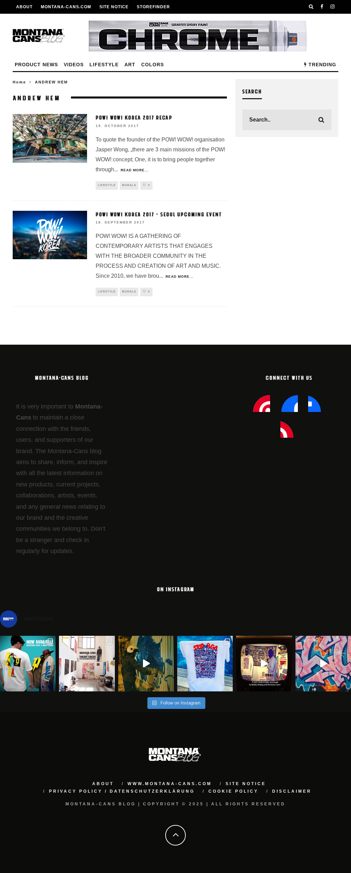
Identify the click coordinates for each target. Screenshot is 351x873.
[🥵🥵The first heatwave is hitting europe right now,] (264, 663)
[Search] (311, 7)
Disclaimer (292, 791)
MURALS (129, 185)
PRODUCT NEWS (36, 64)
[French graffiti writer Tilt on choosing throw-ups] (146, 663)
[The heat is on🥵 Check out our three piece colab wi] (205, 663)
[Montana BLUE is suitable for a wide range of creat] (323, 663)
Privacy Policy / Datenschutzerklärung (122, 791)
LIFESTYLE (104, 64)
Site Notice (114, 6)
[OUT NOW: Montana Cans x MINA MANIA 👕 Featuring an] (28, 663)
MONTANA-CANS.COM (66, 6)
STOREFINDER (153, 6)
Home (19, 82)
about (103, 783)
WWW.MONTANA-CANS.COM (170, 783)
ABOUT (24, 6)
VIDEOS (74, 64)
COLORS (152, 64)
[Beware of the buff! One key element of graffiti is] (86, 663)
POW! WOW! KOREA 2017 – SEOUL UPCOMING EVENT (159, 214)
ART (129, 64)
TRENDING (321, 64)
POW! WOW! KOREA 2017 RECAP (134, 117)
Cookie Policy (233, 791)
